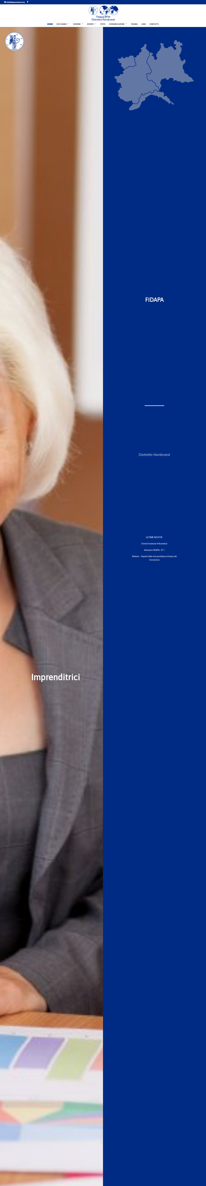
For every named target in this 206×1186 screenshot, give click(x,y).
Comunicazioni (116, 24)
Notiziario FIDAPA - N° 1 (154, 550)
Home (50, 24)
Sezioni (77, 24)
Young (134, 24)
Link (143, 24)
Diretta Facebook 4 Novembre (154, 544)
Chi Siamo (61, 24)
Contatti (154, 24)
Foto (102, 24)
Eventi (90, 24)
